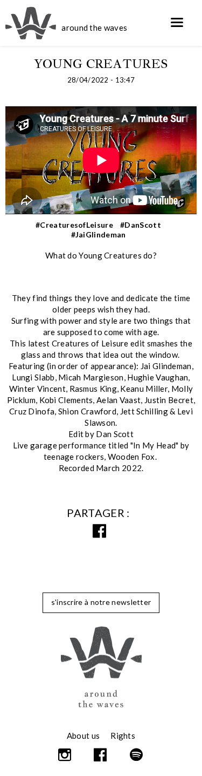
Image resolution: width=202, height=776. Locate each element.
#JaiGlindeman (98, 234)
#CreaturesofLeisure (74, 224)
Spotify (137, 754)
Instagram (65, 754)
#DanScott (140, 224)
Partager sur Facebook (101, 531)
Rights (122, 735)
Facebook (101, 754)
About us (83, 735)
